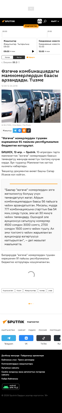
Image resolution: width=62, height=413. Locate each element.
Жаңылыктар (30, 290)
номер (42, 290)
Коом (19, 290)
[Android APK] (10, 387)
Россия (43, 330)
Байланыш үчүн (9, 359)
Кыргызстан (8, 290)
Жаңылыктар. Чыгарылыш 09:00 (16, 45)
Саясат (21, 330)
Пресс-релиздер (26, 359)
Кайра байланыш (10, 378)
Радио (32, 330)
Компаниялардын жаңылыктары (17, 363)
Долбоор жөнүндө (10, 355)
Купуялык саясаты (10, 367)
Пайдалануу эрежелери (32, 355)
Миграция (55, 330)
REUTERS (7, 125)
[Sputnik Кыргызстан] (9, 22)
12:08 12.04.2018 (9, 86)
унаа (50, 290)
